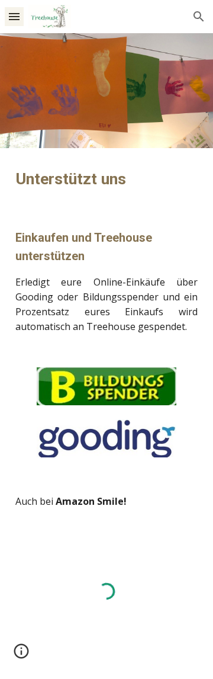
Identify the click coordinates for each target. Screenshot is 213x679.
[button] (14, 16)
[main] (106, 179)
